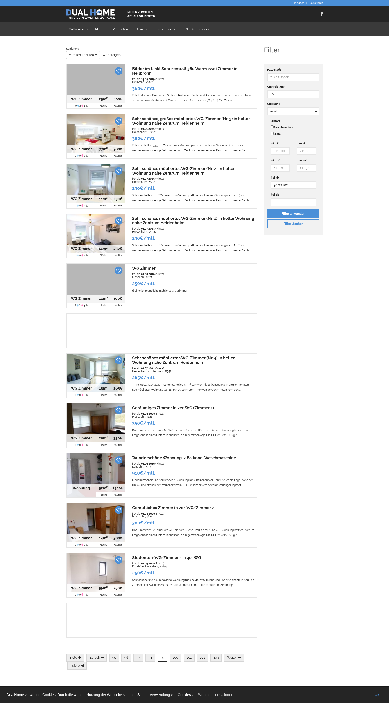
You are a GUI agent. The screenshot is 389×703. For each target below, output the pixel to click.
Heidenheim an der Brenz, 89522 (152, 371)
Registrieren (316, 3)
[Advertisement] (162, 331)
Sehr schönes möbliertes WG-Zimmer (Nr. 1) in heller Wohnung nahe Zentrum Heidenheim (193, 220)
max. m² (302, 160)
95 (114, 657)
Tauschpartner (166, 29)
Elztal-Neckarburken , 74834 (149, 566)
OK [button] (377, 695)
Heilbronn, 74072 (142, 82)
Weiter (232, 657)
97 (138, 657)
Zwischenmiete (283, 127)
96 (126, 657)
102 (202, 657)
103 (216, 657)
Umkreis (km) (276, 86)
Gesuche (142, 29)
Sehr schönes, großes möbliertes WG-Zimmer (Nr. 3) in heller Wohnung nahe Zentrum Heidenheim (191, 120)
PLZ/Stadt (274, 69)
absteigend (113, 55)
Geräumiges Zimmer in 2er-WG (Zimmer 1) (173, 407)
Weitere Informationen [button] (215, 695)
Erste (73, 657)
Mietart (275, 121)
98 (150, 657)
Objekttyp (273, 103)
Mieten (100, 29)
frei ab (275, 177)
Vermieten (120, 29)
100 (175, 657)
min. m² (275, 160)
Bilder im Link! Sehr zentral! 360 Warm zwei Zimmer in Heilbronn (184, 71)
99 (162, 657)
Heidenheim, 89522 (144, 132)
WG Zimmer (144, 268)
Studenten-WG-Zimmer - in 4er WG (166, 557)
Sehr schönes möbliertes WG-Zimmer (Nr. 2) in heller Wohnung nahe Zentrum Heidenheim (183, 170)
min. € (275, 143)
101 (189, 657)
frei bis (275, 194)
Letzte (75, 665)
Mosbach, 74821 (142, 277)
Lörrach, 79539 (141, 466)
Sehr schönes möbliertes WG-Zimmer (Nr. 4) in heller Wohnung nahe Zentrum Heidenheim (183, 360)
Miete (277, 134)
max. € (301, 143)
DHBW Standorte (197, 29)
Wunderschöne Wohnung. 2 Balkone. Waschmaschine (184, 457)
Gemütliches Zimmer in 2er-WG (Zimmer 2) (174, 507)
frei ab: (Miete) (148, 79)
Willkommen (78, 29)
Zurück (95, 657)
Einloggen (298, 3)
